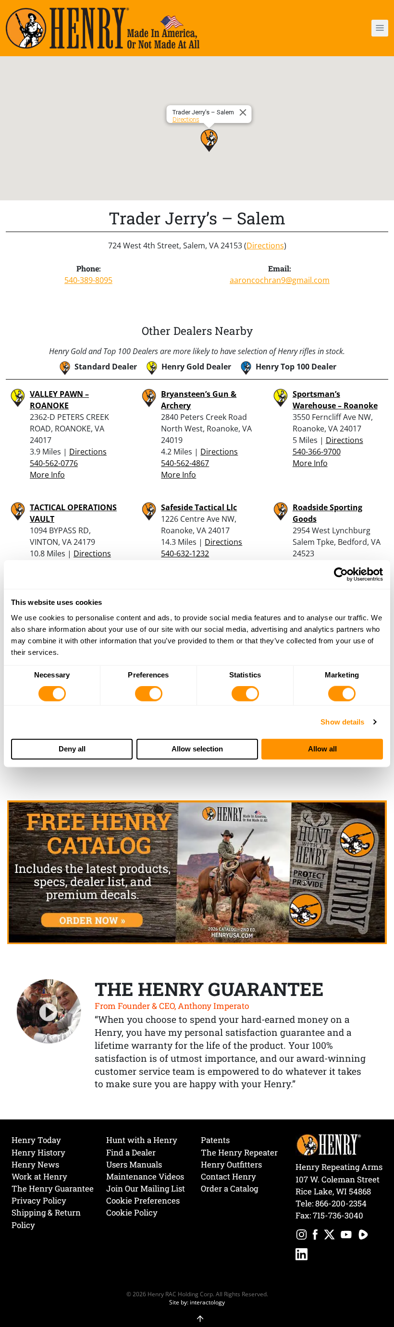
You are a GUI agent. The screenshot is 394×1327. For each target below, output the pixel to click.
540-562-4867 (185, 463)
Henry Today (36, 1139)
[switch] (148, 693)
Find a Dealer (131, 1152)
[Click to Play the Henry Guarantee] (49, 1012)
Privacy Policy (39, 1200)
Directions (185, 119)
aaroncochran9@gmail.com (280, 280)
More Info (47, 474)
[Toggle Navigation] (379, 28)
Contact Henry (228, 1176)
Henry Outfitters (231, 1164)
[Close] (244, 112)
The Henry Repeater (239, 1152)
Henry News (35, 1164)
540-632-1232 (185, 553)
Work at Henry (39, 1176)
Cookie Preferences (143, 1200)
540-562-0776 (54, 463)
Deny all (72, 749)
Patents (215, 1139)
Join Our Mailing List (145, 1188)
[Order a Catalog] (197, 871)
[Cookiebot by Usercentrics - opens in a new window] (341, 574)
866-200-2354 (341, 1203)
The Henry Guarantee (53, 1188)
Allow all (322, 749)
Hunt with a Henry (141, 1139)
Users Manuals (134, 1164)
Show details (342, 722)
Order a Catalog (229, 1188)
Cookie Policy (132, 1212)
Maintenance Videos (145, 1176)
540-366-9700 (317, 451)
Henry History (38, 1152)
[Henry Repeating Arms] (102, 28)
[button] (348, 28)
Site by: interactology (197, 1302)
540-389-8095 (88, 280)
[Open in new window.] (302, 1236)
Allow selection (197, 749)
